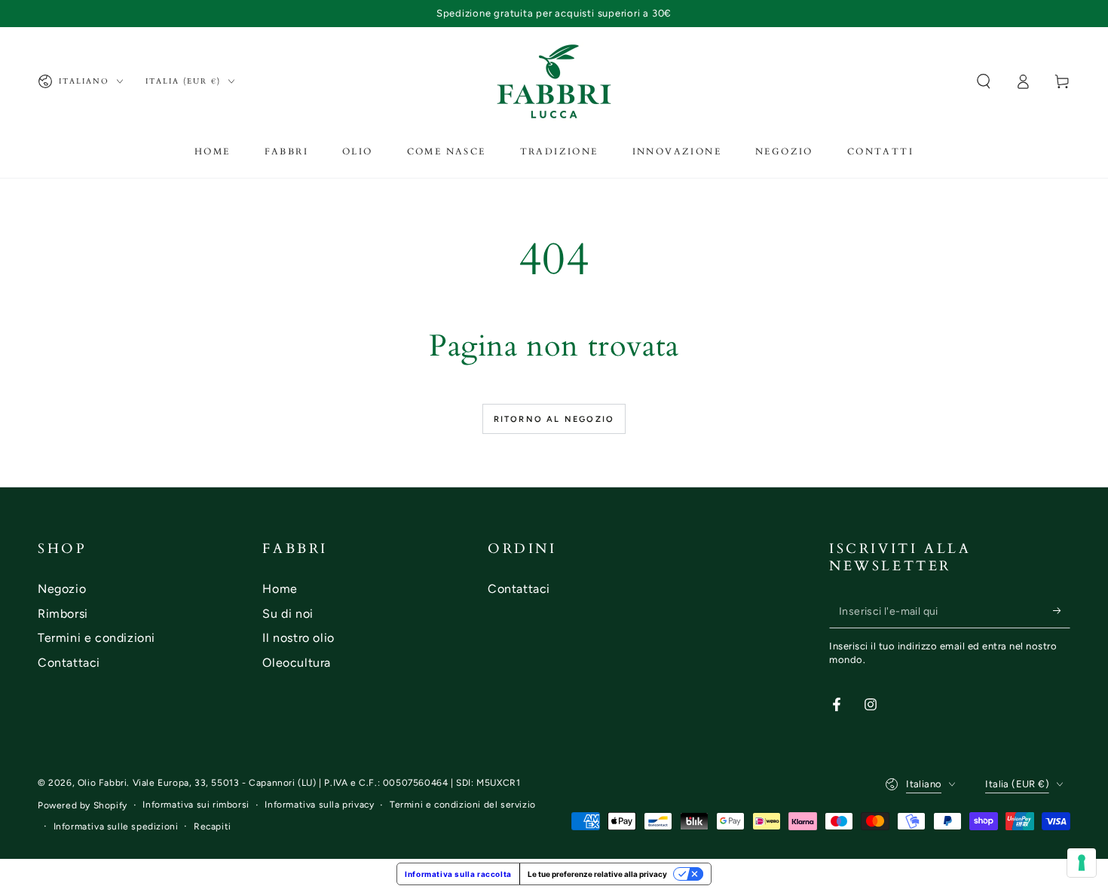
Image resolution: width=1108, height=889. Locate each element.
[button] (983, 81)
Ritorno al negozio (554, 419)
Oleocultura (296, 662)
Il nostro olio (298, 638)
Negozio (62, 589)
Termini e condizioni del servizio (463, 804)
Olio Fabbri (102, 782)
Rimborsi (63, 613)
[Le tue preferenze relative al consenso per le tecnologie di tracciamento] (1081, 862)
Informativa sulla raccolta (458, 873)
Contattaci (69, 662)
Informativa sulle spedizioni (116, 826)
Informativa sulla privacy (319, 804)
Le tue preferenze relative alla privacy (597, 873)
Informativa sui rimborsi (195, 804)
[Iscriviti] (1061, 611)
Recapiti (212, 826)
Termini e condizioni (96, 638)
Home (279, 589)
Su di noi (287, 613)
